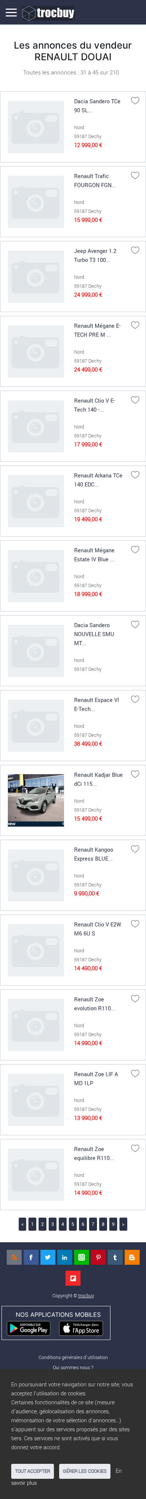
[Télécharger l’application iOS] (84, 1327)
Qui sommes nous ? (73, 1367)
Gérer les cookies (85, 1471)
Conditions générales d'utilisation (73, 1357)
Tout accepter (32, 1471)
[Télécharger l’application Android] (32, 1327)
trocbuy (86, 1295)
